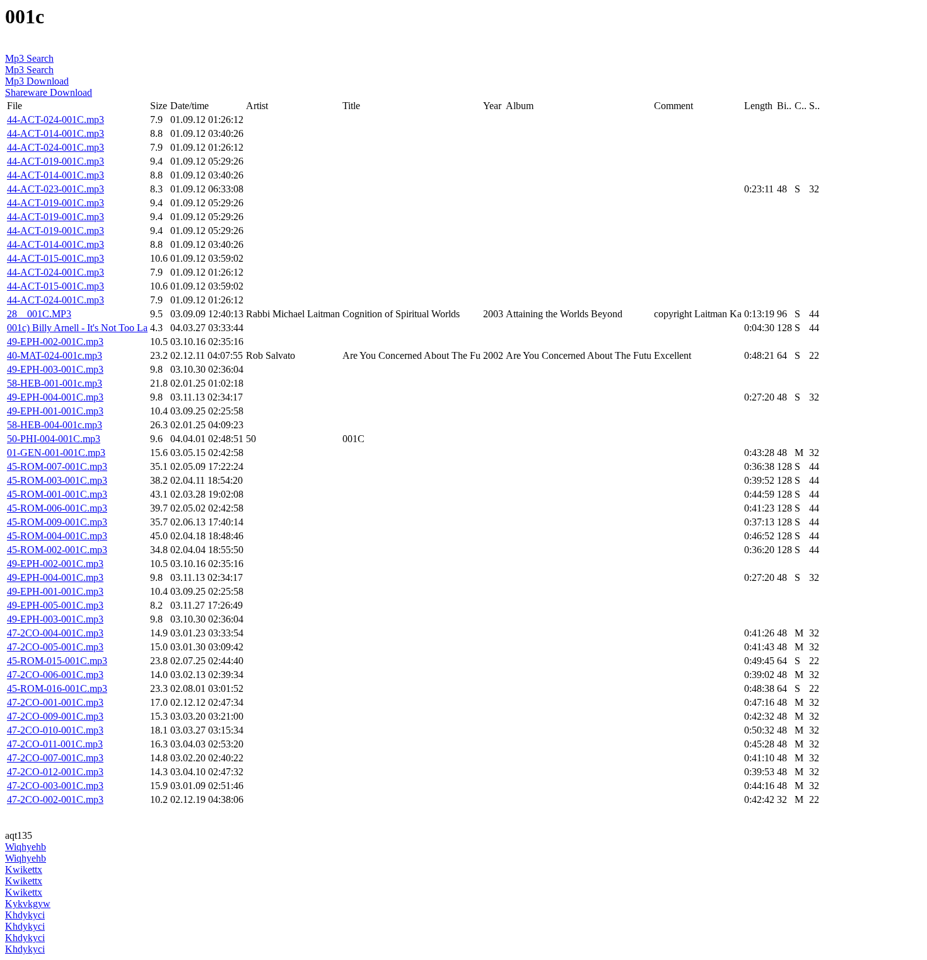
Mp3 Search (29, 58)
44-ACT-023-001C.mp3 (55, 189)
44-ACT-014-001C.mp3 (55, 133)
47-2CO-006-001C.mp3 (55, 674)
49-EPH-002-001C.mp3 (55, 341)
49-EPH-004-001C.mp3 (55, 397)
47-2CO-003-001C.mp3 (55, 785)
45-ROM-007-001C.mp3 (57, 466)
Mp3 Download (37, 81)
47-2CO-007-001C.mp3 (55, 757)
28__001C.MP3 (39, 313)
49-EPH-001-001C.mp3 (55, 411)
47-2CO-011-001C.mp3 (55, 744)
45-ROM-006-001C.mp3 (57, 508)
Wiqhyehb (25, 846)
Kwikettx (23, 869)
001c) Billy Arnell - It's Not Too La (77, 327)
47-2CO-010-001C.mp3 (55, 730)
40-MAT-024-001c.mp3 (54, 355)
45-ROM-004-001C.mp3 (57, 535)
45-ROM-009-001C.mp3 (57, 522)
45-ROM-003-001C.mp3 (57, 480)
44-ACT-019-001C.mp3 (55, 161)
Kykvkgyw (27, 903)
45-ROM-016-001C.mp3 (57, 688)
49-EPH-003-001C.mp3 (55, 369)
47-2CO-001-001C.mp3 (55, 702)
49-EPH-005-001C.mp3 (55, 605)
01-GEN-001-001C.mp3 (56, 452)
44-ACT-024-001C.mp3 (55, 119)
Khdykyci (25, 915)
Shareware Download (48, 92)
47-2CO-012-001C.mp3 (55, 771)
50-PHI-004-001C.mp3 (53, 438)
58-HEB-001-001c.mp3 (54, 383)
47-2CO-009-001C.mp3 (55, 716)
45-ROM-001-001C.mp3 (57, 494)
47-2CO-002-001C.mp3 (55, 799)
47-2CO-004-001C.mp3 (55, 633)
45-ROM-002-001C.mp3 (57, 549)
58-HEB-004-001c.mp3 (54, 424)
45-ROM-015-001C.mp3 (57, 660)
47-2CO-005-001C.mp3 (55, 646)
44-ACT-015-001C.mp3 (55, 258)
